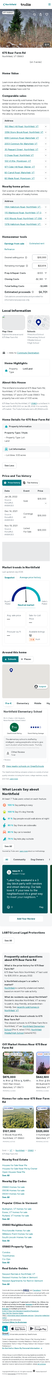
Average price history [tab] (30, 577)
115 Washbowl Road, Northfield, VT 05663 (25, 212)
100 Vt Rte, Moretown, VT (18, 161)
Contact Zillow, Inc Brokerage (14, 1322)
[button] (49, 4)
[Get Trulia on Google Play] (38, 1328)
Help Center (12, 1374)
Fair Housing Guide (38, 1339)
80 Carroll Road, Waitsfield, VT (20, 172)
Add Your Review (26, 918)
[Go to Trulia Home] (26, 4)
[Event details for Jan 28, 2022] (45, 503)
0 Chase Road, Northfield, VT (19, 155)
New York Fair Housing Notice (12, 1313)
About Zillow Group (22, 1339)
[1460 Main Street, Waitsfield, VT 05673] (18, 1063)
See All (9, 846)
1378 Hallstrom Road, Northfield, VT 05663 (26, 224)
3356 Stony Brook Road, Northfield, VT (24, 132)
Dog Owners (37, 859)
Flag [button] (41, 907)
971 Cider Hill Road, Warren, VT (20, 166)
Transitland (37, 1290)
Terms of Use (37, 1341)
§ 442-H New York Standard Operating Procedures (20, 1311)
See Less (11, 465)
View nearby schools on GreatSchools (25, 766)
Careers (5, 1341)
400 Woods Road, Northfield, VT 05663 (24, 218)
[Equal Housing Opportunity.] (34, 1371)
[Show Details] (45, 126)
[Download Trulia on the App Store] (18, 1328)
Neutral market (26, 605)
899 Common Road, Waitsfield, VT (22, 138)
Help (19, 1344)
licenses (29, 1304)
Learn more (14, 779)
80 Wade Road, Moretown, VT (20, 178)
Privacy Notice (28, 1344)
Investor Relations (25, 1341)
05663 (34, 403)
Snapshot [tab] (10, 577)
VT (11, 1150)
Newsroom (13, 1341)
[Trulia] (5, 1328)
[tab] (11, 483)
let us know (42, 1364)
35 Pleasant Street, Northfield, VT (21, 149)
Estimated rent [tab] (36, 243)
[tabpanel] (26, 278)
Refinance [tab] (9, 249)
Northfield (9, 988)
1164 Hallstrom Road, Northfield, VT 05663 (26, 207)
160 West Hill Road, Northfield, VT (22, 126)
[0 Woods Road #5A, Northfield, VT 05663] (18, 1117)
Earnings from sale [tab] (14, 243)
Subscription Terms (9, 1344)
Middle (37, 703)
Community (19, 859)
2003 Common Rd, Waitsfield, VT (21, 143)
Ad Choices (39, 1344)
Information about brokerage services (20, 1315)
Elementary (23, 703)
